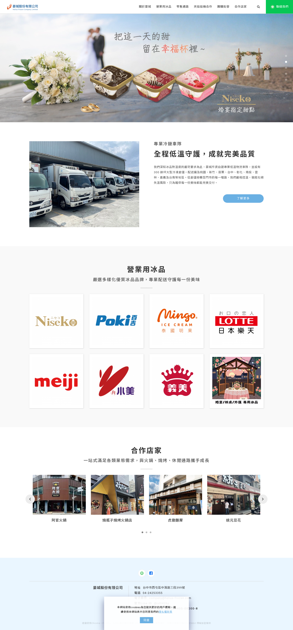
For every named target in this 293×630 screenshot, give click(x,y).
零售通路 (183, 6)
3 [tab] (286, 68)
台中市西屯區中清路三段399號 (164, 587)
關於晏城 (145, 6)
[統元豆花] (175, 495)
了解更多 (243, 198)
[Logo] (22, 7)
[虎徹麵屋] (117, 495)
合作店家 (241, 6)
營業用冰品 (163, 6)
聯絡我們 (282, 6)
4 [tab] (286, 74)
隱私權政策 (165, 611)
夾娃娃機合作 (203, 6)
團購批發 (223, 6)
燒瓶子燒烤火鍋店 (59, 520)
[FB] (151, 573)
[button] (258, 7)
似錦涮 (233, 520)
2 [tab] (286, 62)
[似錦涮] (233, 495)
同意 (146, 620)
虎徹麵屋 (117, 520)
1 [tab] (286, 56)
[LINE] (142, 573)
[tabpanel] (146, 68)
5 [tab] (286, 80)
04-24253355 (153, 593)
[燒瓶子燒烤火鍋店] (59, 495)
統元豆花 (175, 520)
